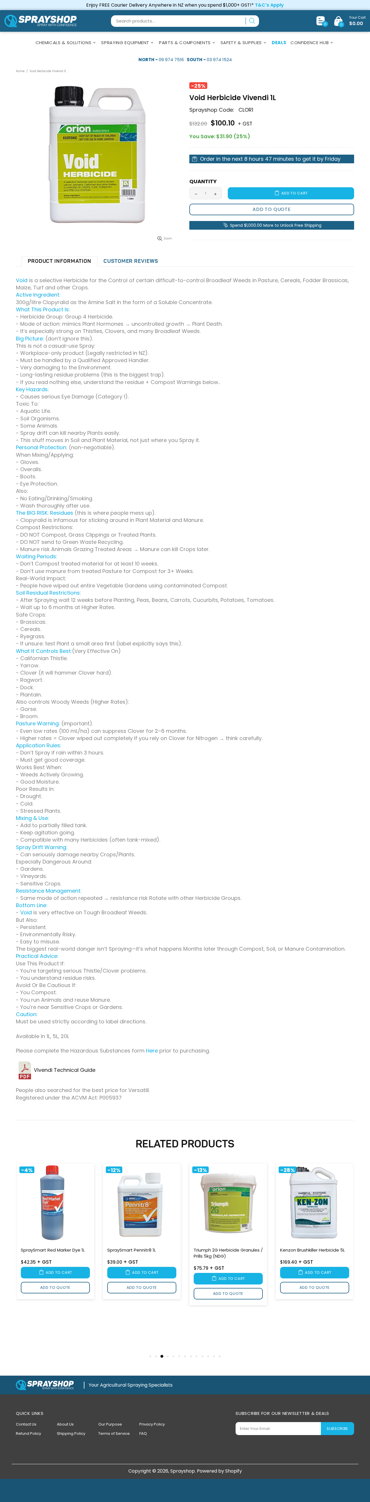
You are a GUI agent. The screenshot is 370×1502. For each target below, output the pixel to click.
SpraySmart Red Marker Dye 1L (53, 1250)
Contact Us (26, 1424)
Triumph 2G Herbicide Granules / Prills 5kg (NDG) (228, 1253)
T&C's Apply (269, 5)
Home (20, 71)
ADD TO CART (294, 193)
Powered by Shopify (219, 1471)
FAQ (143, 1433)
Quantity (203, 181)
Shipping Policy (71, 1433)
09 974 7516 (171, 60)
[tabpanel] (55, 1232)
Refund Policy (28, 1433)
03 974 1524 (219, 60)
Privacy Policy (152, 1424)
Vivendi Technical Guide (65, 1070)
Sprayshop (40, 21)
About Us (65, 1424)
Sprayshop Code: (211, 109)
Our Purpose (110, 1424)
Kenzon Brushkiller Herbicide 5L (312, 1250)
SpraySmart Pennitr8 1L (131, 1250)
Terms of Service (114, 1433)
